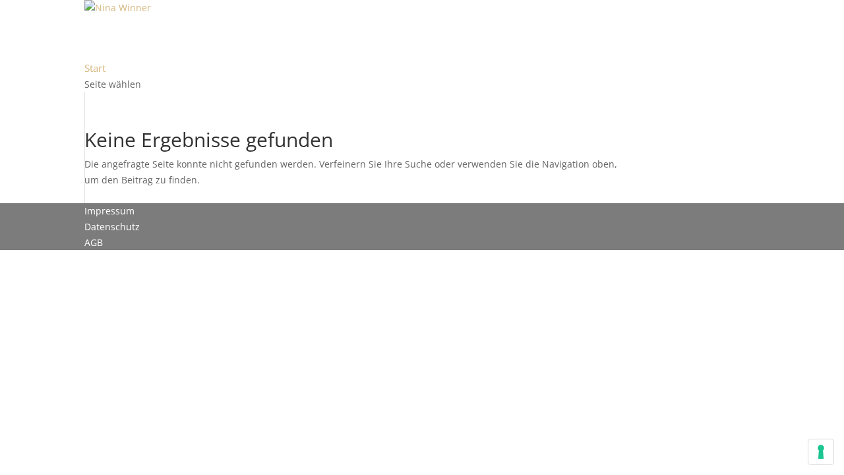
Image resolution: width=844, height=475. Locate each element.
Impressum (109, 211)
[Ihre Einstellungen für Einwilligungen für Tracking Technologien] (820, 451)
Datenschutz (112, 226)
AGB (93, 242)
